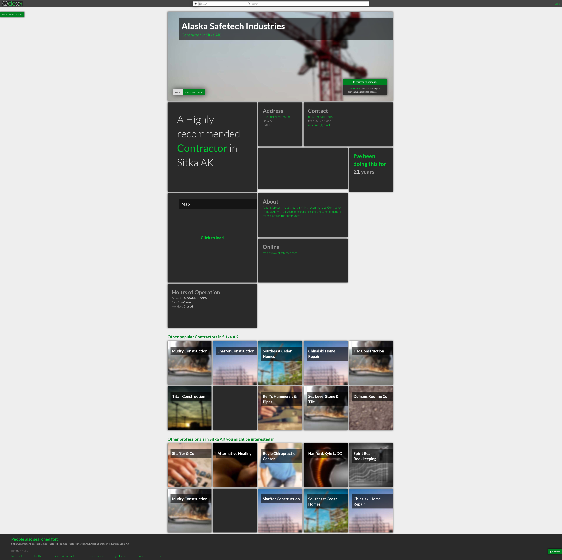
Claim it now (354, 88)
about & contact (64, 556)
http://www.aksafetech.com (280, 253)
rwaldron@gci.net (319, 125)
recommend (194, 92)
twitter (38, 556)
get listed (120, 556)
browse (142, 556)
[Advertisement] (303, 168)
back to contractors (12, 14)
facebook (17, 556)
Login (557, 3)
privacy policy (94, 556)
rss (160, 556)
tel (320, 116)
